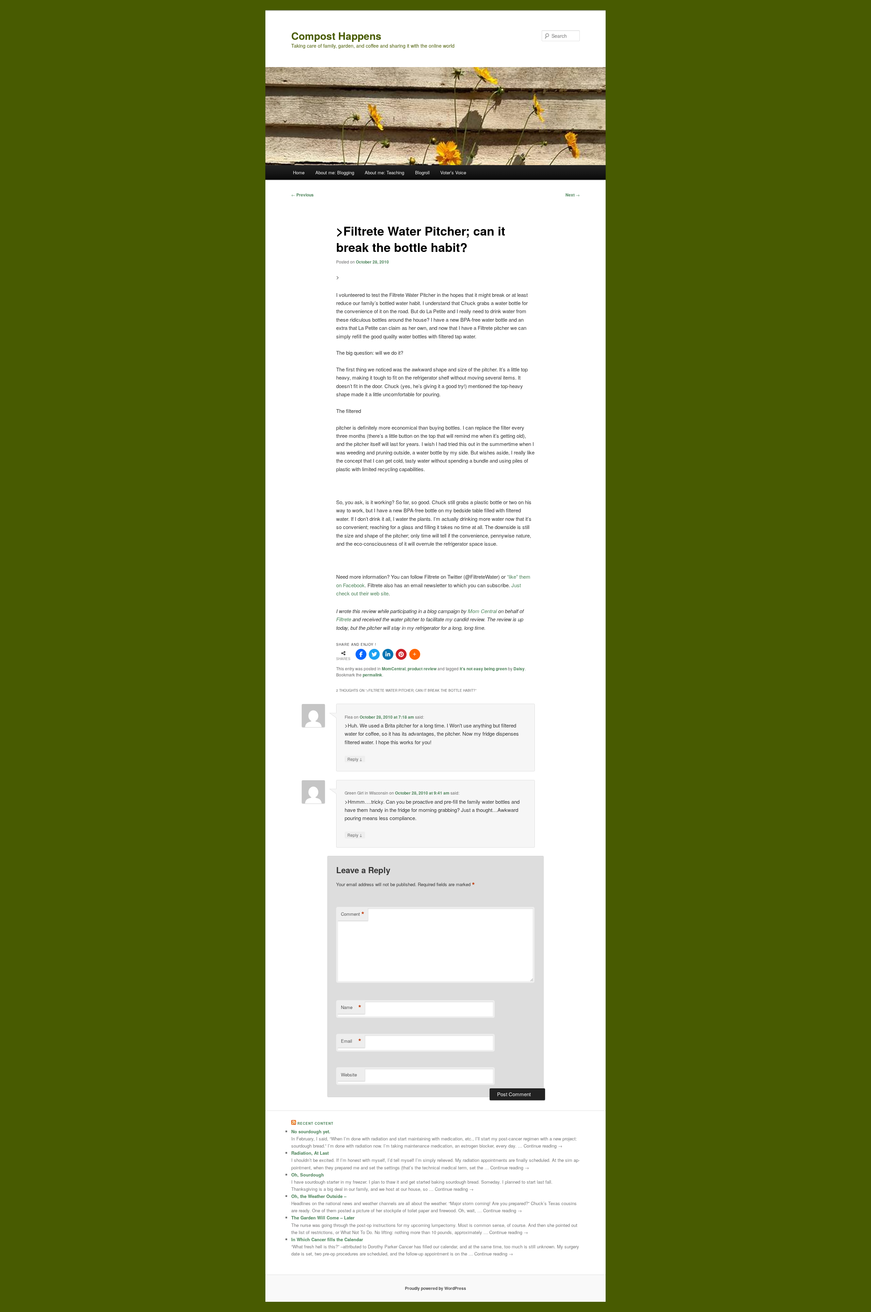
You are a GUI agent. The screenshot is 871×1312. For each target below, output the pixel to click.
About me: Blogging (334, 172)
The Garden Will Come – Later (323, 1217)
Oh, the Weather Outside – (318, 1196)
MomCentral (394, 669)
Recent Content (315, 1123)
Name (351, 1007)
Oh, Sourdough (307, 1174)
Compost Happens (336, 35)
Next (572, 195)
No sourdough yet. (310, 1131)
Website (349, 1074)
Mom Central (483, 610)
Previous (302, 195)
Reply (354, 759)
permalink (372, 675)
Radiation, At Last (310, 1153)
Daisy (519, 669)
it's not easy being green (483, 669)
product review (422, 669)
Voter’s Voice (453, 172)
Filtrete (344, 619)
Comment (352, 914)
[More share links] (414, 654)
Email (351, 1041)
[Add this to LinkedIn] (387, 654)
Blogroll (422, 172)
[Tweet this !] (374, 654)
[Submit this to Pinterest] (401, 654)
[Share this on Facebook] (361, 654)
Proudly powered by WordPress (435, 1288)
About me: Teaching (384, 172)
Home (299, 172)
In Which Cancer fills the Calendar (327, 1239)
